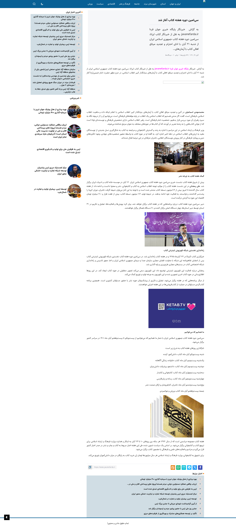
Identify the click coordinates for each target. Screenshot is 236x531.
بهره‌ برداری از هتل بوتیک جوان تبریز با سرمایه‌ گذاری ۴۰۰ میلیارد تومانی (168, 479)
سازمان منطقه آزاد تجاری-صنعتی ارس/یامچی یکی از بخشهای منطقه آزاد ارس (54, 71)
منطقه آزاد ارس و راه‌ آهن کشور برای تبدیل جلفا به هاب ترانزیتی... (55, 90)
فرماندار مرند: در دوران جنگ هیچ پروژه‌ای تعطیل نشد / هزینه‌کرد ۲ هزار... (54, 84)
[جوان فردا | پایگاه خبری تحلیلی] (193, 4)
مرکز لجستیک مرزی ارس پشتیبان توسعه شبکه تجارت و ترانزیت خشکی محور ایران (164, 494)
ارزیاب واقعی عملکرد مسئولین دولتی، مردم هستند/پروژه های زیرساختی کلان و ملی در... (162, 484)
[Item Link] (74, 111)
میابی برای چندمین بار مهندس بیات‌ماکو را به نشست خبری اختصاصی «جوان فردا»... (54, 77)
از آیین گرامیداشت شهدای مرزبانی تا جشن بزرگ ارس (176, 503)
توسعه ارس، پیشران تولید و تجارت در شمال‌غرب (177, 498)
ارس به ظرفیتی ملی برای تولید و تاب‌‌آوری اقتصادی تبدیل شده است (170, 489)
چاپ (176, 55)
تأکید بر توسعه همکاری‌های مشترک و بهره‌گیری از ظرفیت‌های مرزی (170, 513)
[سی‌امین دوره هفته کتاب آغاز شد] (179, 157)
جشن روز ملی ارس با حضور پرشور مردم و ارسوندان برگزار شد (172, 508)
